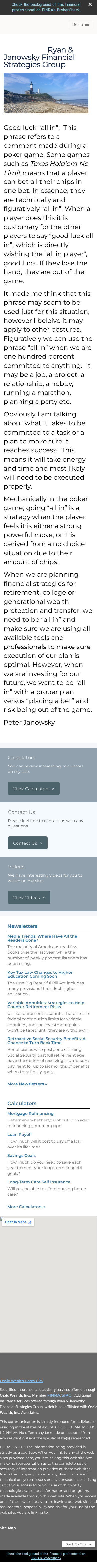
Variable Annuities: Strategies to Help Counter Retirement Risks (45, 1005)
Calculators (21, 1103)
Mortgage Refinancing (30, 1113)
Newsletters (22, 926)
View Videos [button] (26, 897)
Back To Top (76, 1544)
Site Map (8, 1528)
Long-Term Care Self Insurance (38, 1182)
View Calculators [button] (31, 788)
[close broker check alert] (90, 4)
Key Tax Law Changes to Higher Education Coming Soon (40, 974)
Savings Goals (21, 1155)
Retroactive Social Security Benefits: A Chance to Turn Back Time (46, 1040)
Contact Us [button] (25, 843)
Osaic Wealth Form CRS (21, 1381)
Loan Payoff (19, 1134)
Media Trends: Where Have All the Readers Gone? (42, 938)
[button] (80, 24)
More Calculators (26, 1206)
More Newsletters (27, 1084)
